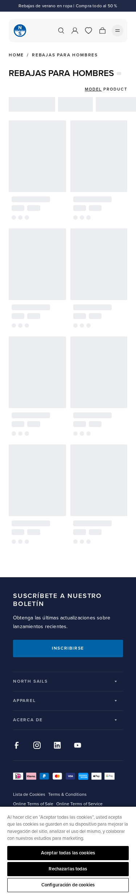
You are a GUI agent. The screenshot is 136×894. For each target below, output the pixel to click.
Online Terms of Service (79, 804)
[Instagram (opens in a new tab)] (37, 745)
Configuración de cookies (68, 885)
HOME (16, 55)
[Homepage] (20, 30)
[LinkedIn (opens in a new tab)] (57, 745)
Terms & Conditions (67, 794)
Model (93, 89)
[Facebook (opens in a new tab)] (16, 745)
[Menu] (117, 30)
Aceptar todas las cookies (68, 853)
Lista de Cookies (29, 794)
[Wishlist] (88, 30)
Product (115, 89)
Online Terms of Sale (33, 804)
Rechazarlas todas (68, 869)
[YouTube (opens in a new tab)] (77, 745)
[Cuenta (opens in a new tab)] (74, 30)
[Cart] (102, 30)
